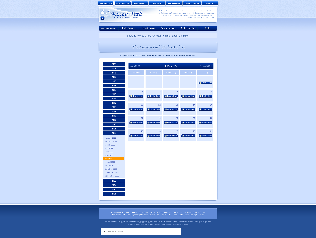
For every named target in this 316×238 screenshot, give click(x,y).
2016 (114, 107)
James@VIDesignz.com (202, 222)
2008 (114, 72)
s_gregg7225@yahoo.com (147, 222)
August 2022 (110, 162)
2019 (114, 120)
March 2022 (110, 145)
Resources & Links (175, 215)
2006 (114, 64)
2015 (114, 103)
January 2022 (110, 138)
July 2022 (108, 158)
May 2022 (109, 152)
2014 (114, 98)
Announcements (117, 212)
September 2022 (112, 165)
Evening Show (207, 83)
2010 (114, 81)
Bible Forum (157, 3)
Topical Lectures (179, 212)
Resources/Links (174, 3)
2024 (114, 185)
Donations (210, 3)
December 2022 (112, 176)
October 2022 (111, 169)
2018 (114, 116)
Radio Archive (144, 212)
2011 (114, 85)
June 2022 (109, 155)
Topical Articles (192, 212)
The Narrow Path (118, 215)
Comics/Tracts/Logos (192, 3)
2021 (114, 128)
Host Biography (139, 3)
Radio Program (131, 212)
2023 (114, 181)
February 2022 (111, 141)
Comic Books (190, 215)
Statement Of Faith (147, 215)
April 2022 (109, 148)
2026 (114, 193)
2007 (114, 68)
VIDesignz (185, 224)
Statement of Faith (105, 3)
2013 (114, 94)
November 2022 (112, 172)
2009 (114, 77)
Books (202, 212)
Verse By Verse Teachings (161, 212)
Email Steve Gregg (122, 3)
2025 (114, 189)
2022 (114, 133)
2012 (114, 90)
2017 (114, 111)
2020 (114, 124)
